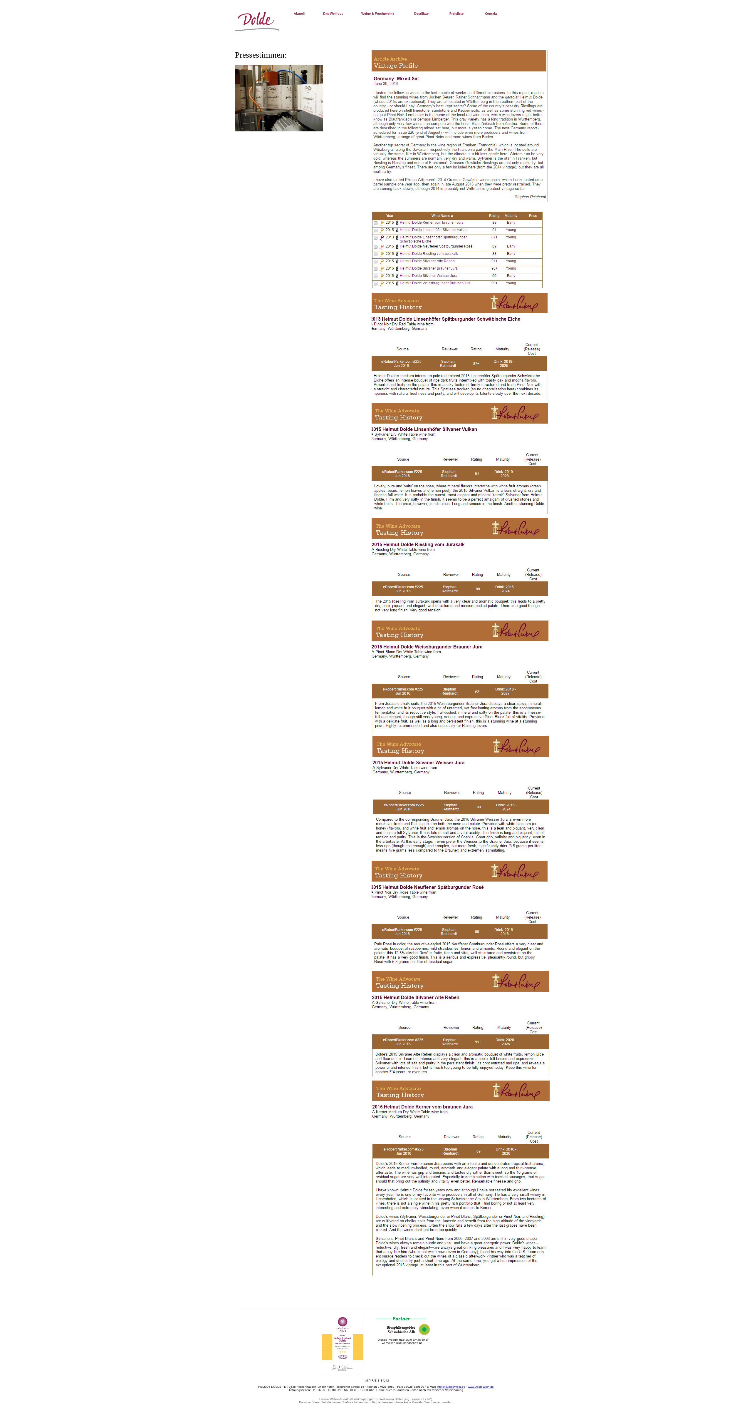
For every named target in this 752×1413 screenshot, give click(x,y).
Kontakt (491, 13)
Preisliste (456, 13)
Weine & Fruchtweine (377, 13)
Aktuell (299, 13)
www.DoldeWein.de (481, 1386)
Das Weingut (333, 13)
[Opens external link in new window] (403, 1334)
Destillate (421, 13)
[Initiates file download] (342, 1374)
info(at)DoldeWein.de (451, 1386)
